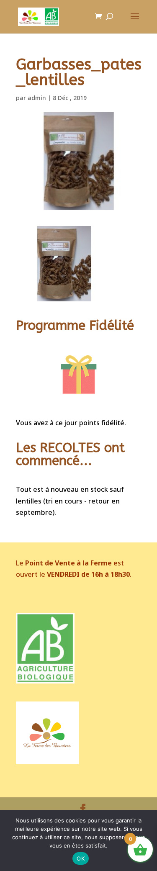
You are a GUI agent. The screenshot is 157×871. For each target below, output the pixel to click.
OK (81, 858)
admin (37, 98)
